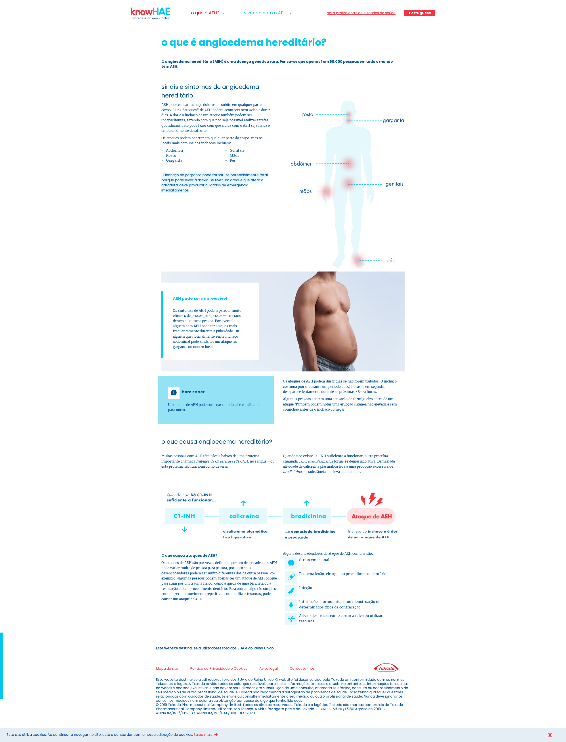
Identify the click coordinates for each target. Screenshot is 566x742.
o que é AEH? (206, 13)
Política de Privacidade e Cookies (218, 668)
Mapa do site (167, 668)
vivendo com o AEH (265, 13)
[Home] (152, 13)
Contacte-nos (302, 668)
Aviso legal (268, 668)
